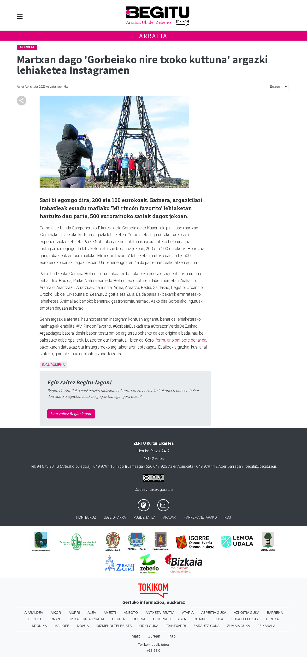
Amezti (110, 612)
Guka (218, 619)
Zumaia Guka (238, 626)
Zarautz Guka (206, 626)
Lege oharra (115, 518)
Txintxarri (176, 626)
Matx (136, 636)
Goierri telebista (169, 619)
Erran (54, 619)
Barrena (275, 612)
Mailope (61, 626)
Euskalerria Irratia (86, 619)
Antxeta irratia (160, 612)
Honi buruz (86, 518)
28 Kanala (266, 626)
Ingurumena (53, 365)
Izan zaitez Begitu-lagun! (71, 413)
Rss (227, 518)
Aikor (56, 612)
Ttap (172, 636)
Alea (92, 612)
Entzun (275, 86)
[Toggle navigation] (20, 16)
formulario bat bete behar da (180, 340)
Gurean (154, 636)
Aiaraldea (33, 612)
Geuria (118, 619)
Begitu (34, 619)
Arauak (169, 518)
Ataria (188, 612)
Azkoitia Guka (246, 612)
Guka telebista (245, 619)
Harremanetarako (200, 518)
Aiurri (74, 612)
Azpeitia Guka (213, 612)
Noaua (83, 626)
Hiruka (272, 619)
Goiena (138, 619)
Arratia (153, 35)
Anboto (131, 612)
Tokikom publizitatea (153, 644)
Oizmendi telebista (114, 626)
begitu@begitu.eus (261, 466)
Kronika (39, 626)
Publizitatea (144, 518)
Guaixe (200, 619)
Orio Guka (148, 626)
